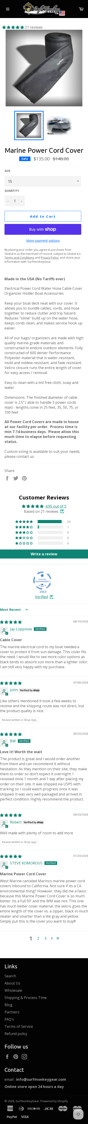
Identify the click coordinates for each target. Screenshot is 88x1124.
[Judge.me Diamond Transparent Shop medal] (42, 581)
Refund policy (16, 1033)
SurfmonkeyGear (27, 1101)
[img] (11, 622)
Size (7, 171)
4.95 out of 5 (55, 506)
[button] (13, 27)
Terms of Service (19, 1026)
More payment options (43, 240)
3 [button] (45, 938)
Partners (12, 1012)
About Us (12, 983)
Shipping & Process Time (26, 997)
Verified (41, 596)
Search (10, 976)
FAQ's (9, 1019)
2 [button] (38, 938)
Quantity (12, 191)
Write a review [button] (44, 554)
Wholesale (13, 990)
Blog (8, 1004)
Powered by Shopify (54, 1101)
